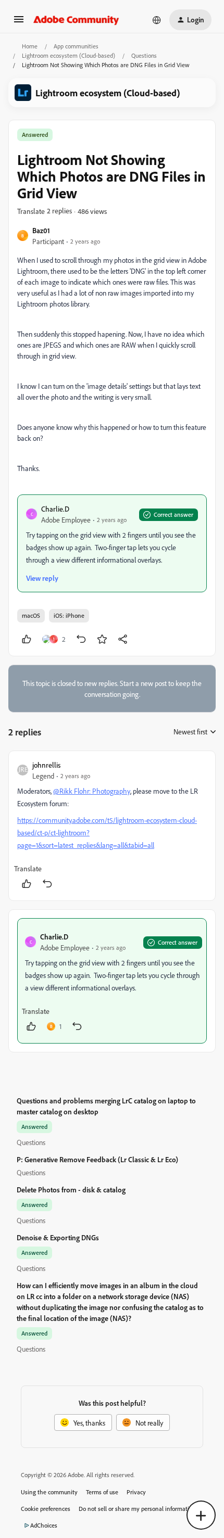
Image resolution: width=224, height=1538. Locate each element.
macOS (31, 615)
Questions (144, 55)
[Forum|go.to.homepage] (76, 19)
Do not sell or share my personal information (137, 1508)
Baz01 (41, 230)
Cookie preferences (45, 1508)
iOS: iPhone (69, 615)
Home (30, 46)
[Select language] (156, 19)
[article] (112, 825)
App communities (76, 46)
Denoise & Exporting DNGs (58, 1237)
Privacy (136, 1492)
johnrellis (46, 764)
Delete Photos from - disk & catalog (71, 1189)
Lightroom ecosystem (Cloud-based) (68, 55)
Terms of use (102, 1492)
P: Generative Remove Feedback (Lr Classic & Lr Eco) (97, 1159)
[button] (19, 22)
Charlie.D (55, 508)
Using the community (49, 1492)
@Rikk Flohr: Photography (91, 790)
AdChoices (43, 1525)
